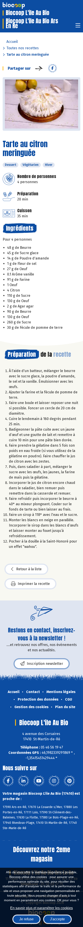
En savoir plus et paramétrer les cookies (41, 908)
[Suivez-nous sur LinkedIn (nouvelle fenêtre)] (23, 780)
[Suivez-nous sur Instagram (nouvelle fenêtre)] (54, 780)
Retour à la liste (29, 569)
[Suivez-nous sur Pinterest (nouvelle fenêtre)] (69, 780)
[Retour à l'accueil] (20, 5)
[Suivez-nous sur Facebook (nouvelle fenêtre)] (8, 780)
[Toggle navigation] (77, 27)
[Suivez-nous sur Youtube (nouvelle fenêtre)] (38, 780)
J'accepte (57, 919)
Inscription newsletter (45, 664)
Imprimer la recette (34, 584)
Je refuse (26, 919)
